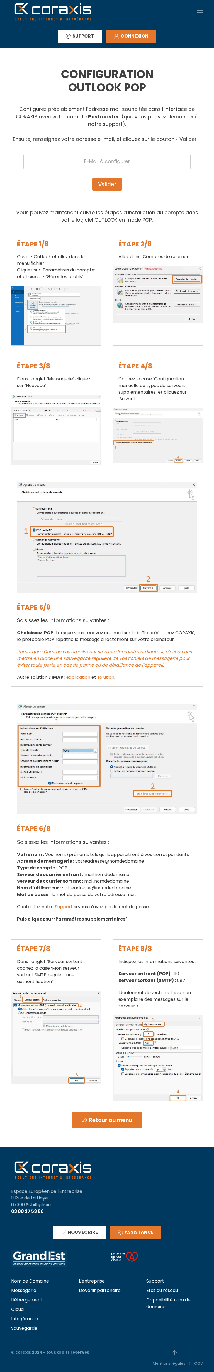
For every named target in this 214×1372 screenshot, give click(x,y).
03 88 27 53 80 (27, 1211)
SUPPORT (83, 36)
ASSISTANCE (139, 1232)
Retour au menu (110, 1120)
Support (64, 907)
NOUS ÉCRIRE (83, 1232)
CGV (198, 1363)
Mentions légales (169, 1363)
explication (78, 677)
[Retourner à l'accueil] (53, 12)
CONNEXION (135, 36)
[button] (200, 12)
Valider (107, 184)
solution (105, 677)
